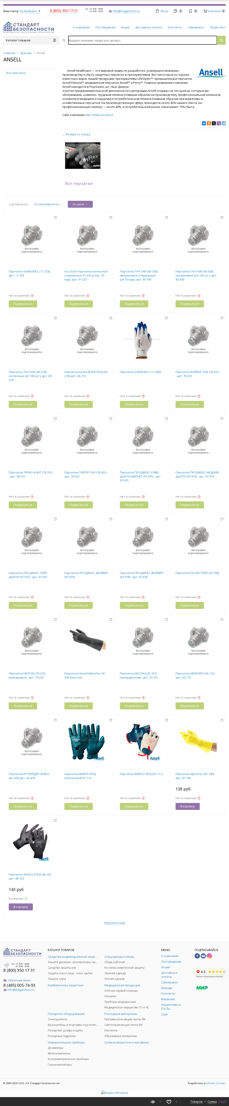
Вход (164, 11)
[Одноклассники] (209, 123)
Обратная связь (19, 980)
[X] (214, 123)
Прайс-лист (218, 27)
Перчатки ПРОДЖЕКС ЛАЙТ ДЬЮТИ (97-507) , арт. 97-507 (28, 575)
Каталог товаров (18, 40)
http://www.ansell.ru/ (99, 115)
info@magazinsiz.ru (126, 11)
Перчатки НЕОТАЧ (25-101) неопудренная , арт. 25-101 (139, 675)
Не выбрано (29, 11)
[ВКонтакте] (204, 123)
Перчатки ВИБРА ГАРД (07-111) (141, 774)
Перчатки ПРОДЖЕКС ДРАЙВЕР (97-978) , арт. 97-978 (142, 575)
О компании (81, 27)
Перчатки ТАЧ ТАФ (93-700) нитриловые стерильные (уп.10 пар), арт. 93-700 (138, 275)
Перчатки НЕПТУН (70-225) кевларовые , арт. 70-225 (27, 675)
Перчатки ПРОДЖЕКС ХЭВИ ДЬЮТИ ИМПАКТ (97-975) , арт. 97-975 (140, 476)
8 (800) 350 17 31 (19, 970)
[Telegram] (224, 123)
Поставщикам (105, 27)
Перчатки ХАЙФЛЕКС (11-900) (140, 372)
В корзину (187, 806)
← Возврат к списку (76, 134)
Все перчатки (79, 183)
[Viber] (219, 123)
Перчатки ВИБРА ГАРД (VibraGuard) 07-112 (80, 776)
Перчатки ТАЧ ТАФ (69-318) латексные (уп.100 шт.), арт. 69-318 (30, 376)
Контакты (175, 27)
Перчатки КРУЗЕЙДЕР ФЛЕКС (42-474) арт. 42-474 (29, 776)
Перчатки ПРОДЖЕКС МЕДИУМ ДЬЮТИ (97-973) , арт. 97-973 (197, 474)
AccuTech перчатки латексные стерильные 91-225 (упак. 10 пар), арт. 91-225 (86, 275)
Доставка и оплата (148, 27)
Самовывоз (196, 27)
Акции (125, 27)
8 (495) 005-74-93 (19, 985)
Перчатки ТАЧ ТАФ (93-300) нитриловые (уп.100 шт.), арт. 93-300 (196, 275)
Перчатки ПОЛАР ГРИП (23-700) (197, 573)
